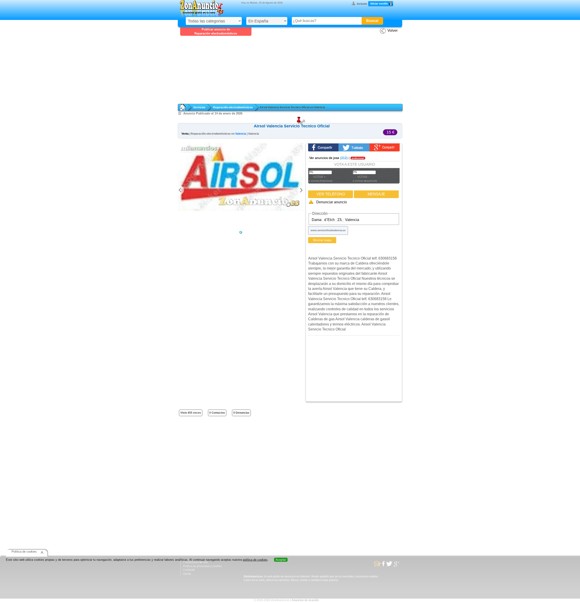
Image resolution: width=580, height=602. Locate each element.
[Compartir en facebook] (323, 147)
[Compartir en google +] (385, 147)
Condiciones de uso (195, 562)
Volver (392, 30)
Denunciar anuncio (331, 202)
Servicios (199, 107)
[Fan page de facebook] (383, 565)
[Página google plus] (397, 566)
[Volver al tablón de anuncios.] (184, 107)
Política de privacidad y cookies (202, 566)
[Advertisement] (292, 70)
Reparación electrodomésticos (233, 107)
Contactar (189, 569)
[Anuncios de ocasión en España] (201, 8)
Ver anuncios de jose (328, 158)
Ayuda (187, 573)
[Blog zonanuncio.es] (377, 565)
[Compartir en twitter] (354, 147)
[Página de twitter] (389, 565)
